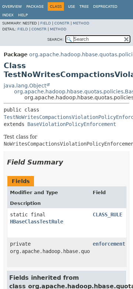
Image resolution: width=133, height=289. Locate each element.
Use (71, 6)
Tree (84, 6)
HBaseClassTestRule (36, 222)
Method (81, 23)
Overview (12, 6)
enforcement (109, 244)
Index (8, 15)
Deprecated (105, 6)
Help (23, 15)
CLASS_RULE (107, 214)
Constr (61, 23)
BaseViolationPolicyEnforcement (71, 124)
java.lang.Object (25, 86)
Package (35, 6)
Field (45, 23)
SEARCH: (55, 39)
